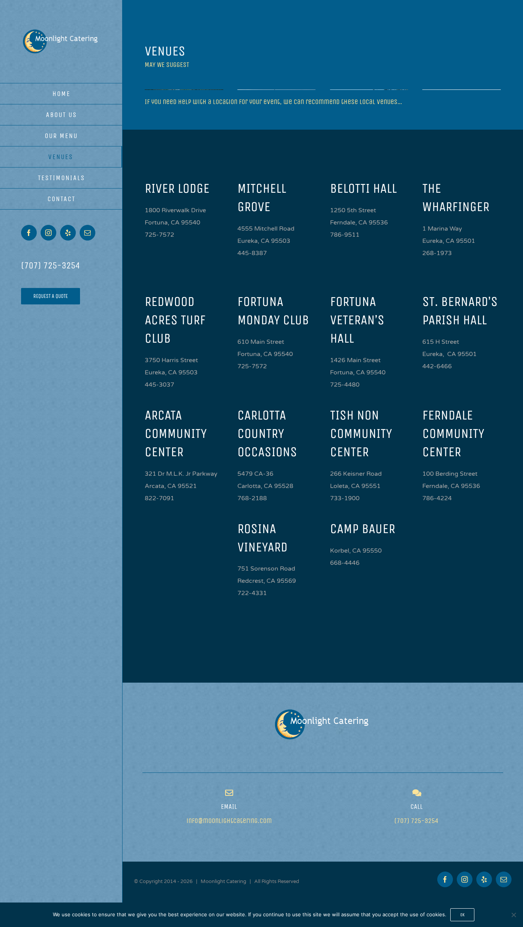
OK (462, 914)
